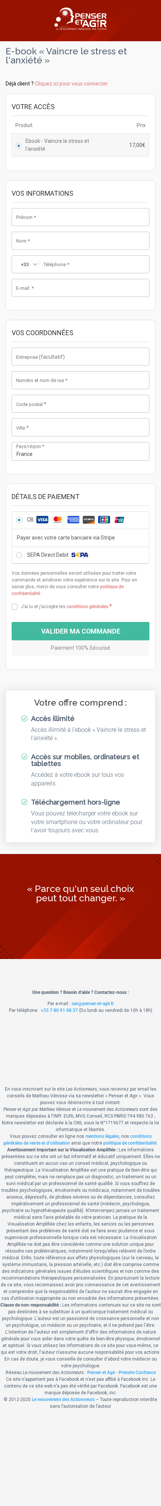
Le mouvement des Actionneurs (63, 1399)
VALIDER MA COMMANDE (80, 631)
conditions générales (87, 606)
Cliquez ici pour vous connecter (71, 84)
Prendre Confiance (137, 1372)
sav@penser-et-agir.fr (93, 1003)
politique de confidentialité (130, 1143)
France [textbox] (24, 454)
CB (31, 520)
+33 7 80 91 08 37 (59, 1010)
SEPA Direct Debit (48, 555)
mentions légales (102, 1136)
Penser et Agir (101, 1372)
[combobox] (80, 451)
